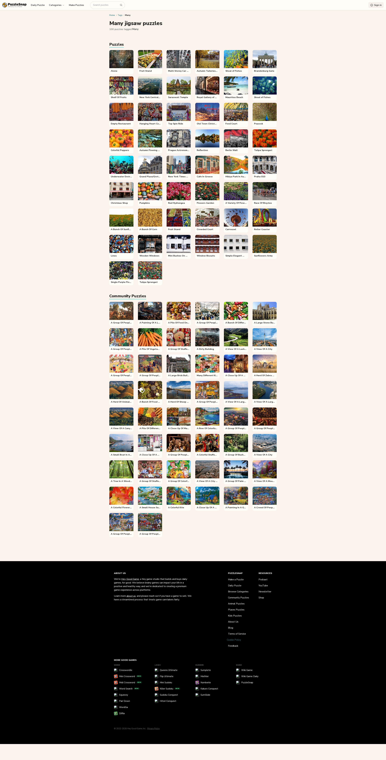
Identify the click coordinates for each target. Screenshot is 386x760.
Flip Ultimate (166, 676)
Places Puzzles (236, 609)
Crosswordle (125, 670)
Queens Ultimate (168, 670)
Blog (230, 627)
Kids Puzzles (235, 615)
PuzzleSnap (247, 682)
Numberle (206, 682)
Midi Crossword (130, 682)
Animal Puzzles (236, 603)
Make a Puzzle (236, 579)
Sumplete (206, 670)
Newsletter (265, 591)
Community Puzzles (238, 597)
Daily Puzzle (38, 5)
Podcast (263, 579)
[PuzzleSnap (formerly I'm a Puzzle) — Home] (14, 5)
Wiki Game (247, 670)
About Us (233, 621)
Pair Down (124, 701)
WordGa (123, 707)
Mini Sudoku (166, 682)
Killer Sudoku (169, 688)
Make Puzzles (76, 5)
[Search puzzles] (121, 5)
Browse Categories (238, 591)
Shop (261, 597)
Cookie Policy (234, 639)
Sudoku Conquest (169, 694)
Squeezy (123, 694)
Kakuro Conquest (209, 688)
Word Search (129, 688)
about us (131, 596)
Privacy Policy (153, 728)
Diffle (122, 713)
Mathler (205, 676)
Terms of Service (237, 633)
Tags (120, 15)
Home (112, 15)
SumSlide (205, 694)
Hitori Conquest (168, 701)
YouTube (263, 585)
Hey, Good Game (130, 579)
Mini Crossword (130, 676)
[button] (56, 5)
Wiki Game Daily (249, 676)
